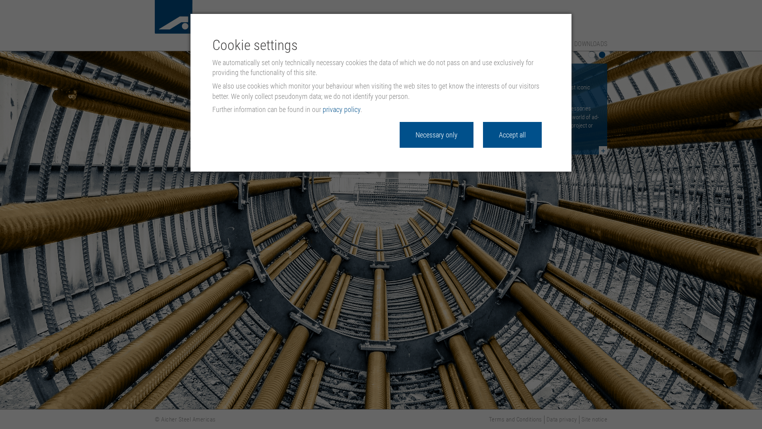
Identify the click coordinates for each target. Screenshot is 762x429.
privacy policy (341, 109)
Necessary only (437, 135)
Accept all (512, 135)
